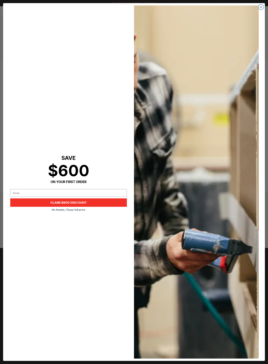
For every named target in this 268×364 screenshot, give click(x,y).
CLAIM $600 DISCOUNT (68, 202)
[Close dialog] (261, 7)
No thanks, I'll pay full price (68, 209)
